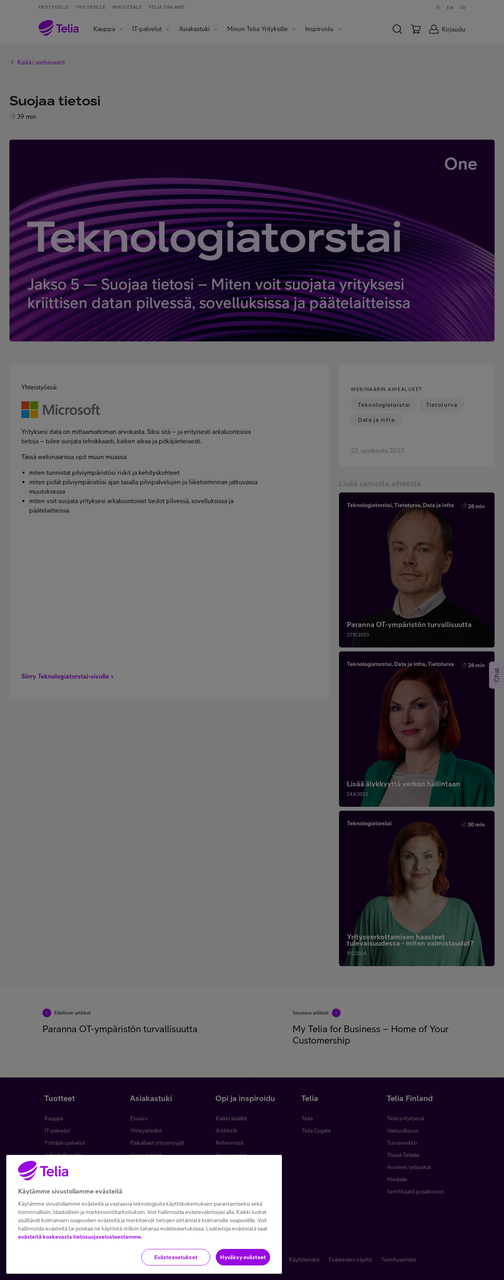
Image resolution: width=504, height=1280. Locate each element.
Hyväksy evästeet (243, 1257)
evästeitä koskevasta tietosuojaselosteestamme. (80, 1237)
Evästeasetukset (175, 1257)
